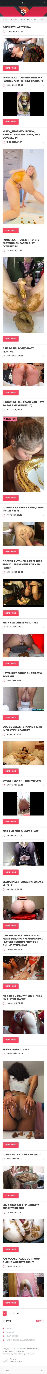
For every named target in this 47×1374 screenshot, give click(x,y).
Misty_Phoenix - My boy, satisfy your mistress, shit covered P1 (21, 134)
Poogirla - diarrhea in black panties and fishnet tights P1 (23, 79)
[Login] (44, 3)
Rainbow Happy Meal (17, 27)
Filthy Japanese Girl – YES (20, 623)
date (15, 19)
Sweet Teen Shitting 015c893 (22, 781)
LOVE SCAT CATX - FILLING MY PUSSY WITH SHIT (21, 1207)
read (43, 19)
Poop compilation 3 (16, 1050)
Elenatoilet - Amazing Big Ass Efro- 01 (23, 883)
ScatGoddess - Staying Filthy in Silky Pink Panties (22, 728)
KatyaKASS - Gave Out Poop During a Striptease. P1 (21, 1260)
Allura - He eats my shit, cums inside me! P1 (23, 509)
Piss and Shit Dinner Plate (21, 831)
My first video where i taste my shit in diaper (22, 997)
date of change (25, 19)
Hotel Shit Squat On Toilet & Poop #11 (22, 675)
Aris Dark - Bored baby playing (18, 350)
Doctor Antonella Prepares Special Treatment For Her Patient (22, 564)
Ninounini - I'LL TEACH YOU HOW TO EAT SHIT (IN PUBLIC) (23, 404)
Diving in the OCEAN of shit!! (22, 1155)
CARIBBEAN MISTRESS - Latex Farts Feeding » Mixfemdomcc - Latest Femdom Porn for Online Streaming (23, 941)
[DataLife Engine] (23, 11)
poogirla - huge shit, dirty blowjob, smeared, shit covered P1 (21, 243)
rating (36, 19)
